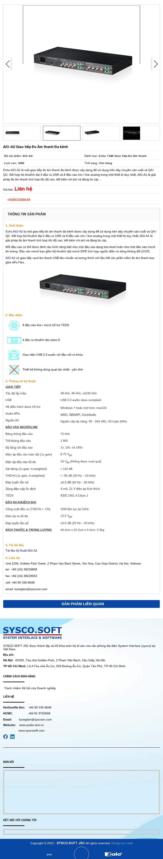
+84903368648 (18, 200)
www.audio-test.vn (31, 725)
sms (49, 854)
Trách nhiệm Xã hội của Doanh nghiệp (30, 688)
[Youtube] (5, 736)
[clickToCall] (81, 854)
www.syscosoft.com (31, 730)
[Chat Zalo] (113, 854)
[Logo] (32, 632)
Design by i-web (122, 843)
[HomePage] (16, 854)
